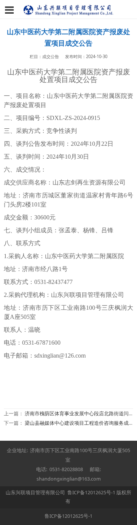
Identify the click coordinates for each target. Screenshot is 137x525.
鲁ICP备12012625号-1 (91, 492)
